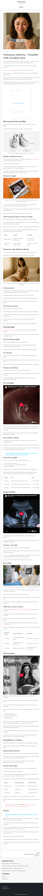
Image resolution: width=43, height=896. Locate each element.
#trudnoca (29, 804)
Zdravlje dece (4, 878)
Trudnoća (5, 847)
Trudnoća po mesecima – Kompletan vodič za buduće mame (13, 870)
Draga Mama (21, 2)
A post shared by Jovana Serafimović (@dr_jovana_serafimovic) (23, 118)
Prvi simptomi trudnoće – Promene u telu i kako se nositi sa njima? (15, 866)
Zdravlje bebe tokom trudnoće (9, 330)
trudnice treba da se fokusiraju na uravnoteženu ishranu (21, 609)
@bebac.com (7, 804)
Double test (12, 469)
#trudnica (11, 806)
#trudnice (15, 806)
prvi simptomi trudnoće (8, 70)
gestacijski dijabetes (7, 624)
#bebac (25, 804)
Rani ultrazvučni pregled (7, 204)
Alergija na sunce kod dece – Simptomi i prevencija (12, 868)
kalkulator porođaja (34, 159)
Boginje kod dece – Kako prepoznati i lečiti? (11, 863)
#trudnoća (33, 804)
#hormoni (7, 806)
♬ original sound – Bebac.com (23, 806)
